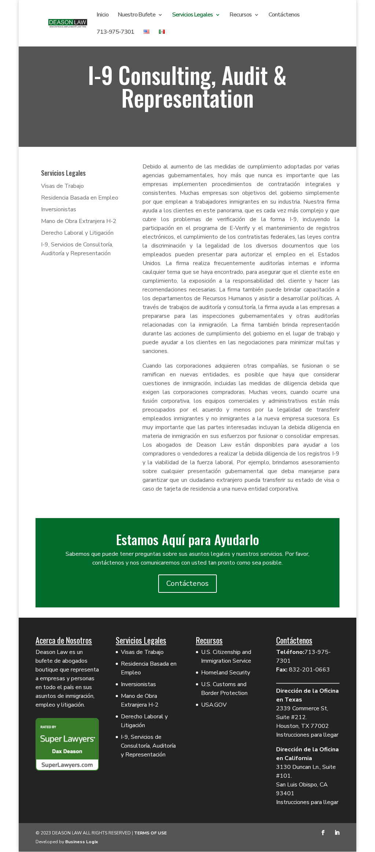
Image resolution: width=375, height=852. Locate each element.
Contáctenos (284, 15)
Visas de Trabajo (62, 186)
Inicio (102, 15)
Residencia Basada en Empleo (79, 198)
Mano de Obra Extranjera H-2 (78, 221)
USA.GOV (214, 705)
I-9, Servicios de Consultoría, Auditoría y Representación (148, 746)
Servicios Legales (192, 15)
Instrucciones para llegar (307, 735)
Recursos (241, 15)
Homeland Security (225, 673)
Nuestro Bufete (136, 15)
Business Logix (81, 842)
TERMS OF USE (150, 833)
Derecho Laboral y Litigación (77, 233)
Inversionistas (58, 209)
